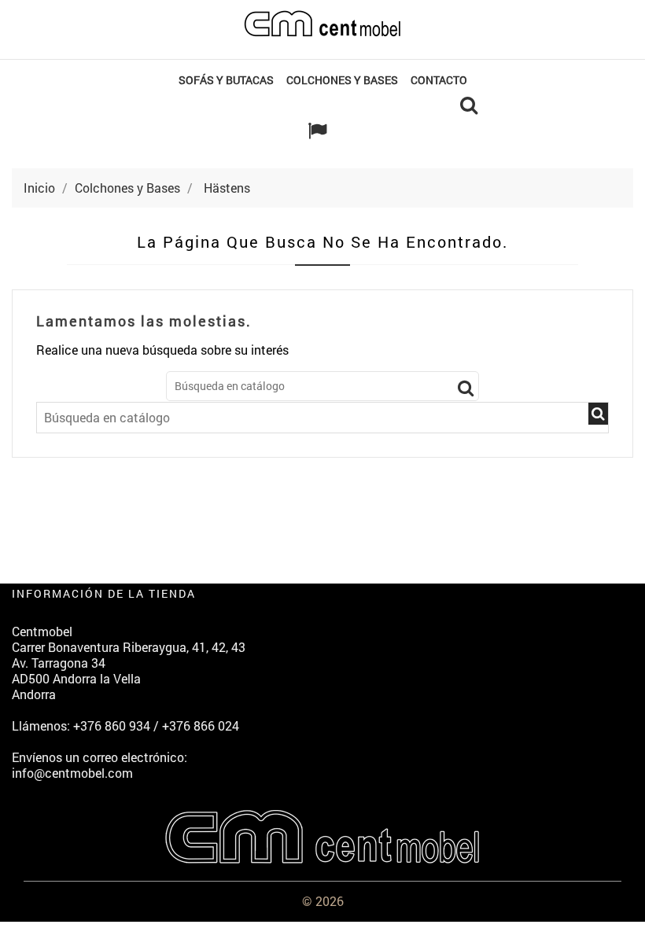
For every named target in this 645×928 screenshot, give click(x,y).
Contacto (439, 79)
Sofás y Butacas (226, 79)
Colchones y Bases (342, 79)
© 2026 (323, 901)
